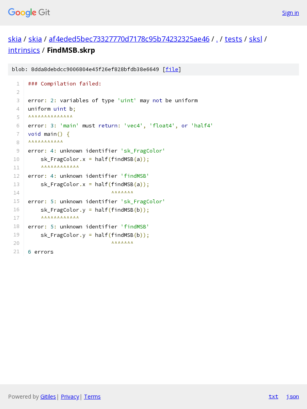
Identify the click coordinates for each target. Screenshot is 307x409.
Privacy (70, 396)
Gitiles (48, 396)
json (292, 396)
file (171, 69)
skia (15, 39)
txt (273, 396)
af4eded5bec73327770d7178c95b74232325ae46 (129, 39)
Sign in (290, 12)
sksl (255, 39)
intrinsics (24, 50)
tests (233, 39)
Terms (92, 396)
